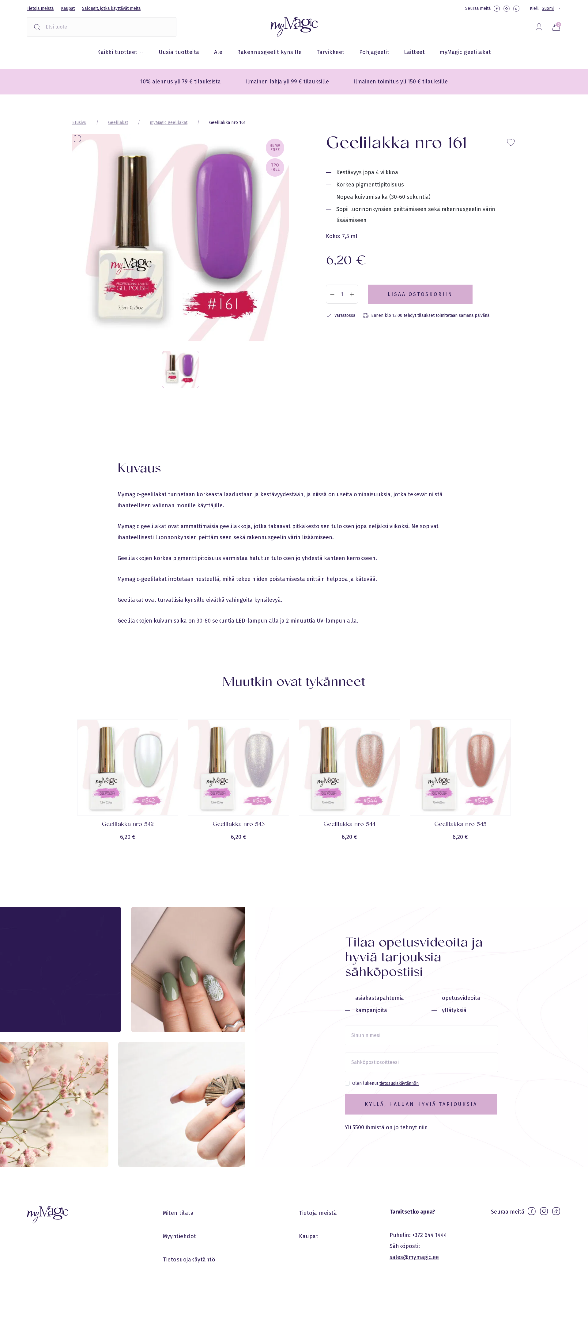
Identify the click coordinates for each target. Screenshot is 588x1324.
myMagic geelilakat (465, 52)
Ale (218, 52)
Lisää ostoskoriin (420, 294)
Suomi (548, 8)
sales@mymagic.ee (414, 1257)
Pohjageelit (374, 52)
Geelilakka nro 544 (349, 824)
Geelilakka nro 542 (127, 824)
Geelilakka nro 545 (460, 824)
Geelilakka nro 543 (239, 824)
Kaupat (68, 8)
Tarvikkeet (331, 52)
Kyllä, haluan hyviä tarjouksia (421, 1104)
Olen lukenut (385, 1083)
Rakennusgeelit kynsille (269, 52)
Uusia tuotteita (179, 52)
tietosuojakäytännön (399, 1083)
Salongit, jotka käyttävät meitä (111, 8)
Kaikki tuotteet (118, 52)
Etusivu (79, 122)
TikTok (516, 8)
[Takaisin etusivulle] (294, 27)
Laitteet (414, 52)
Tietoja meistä (40, 8)
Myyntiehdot (179, 1236)
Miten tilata (178, 1213)
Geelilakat (118, 122)
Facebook (496, 8)
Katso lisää (127, 855)
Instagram (506, 8)
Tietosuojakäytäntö (189, 1259)
